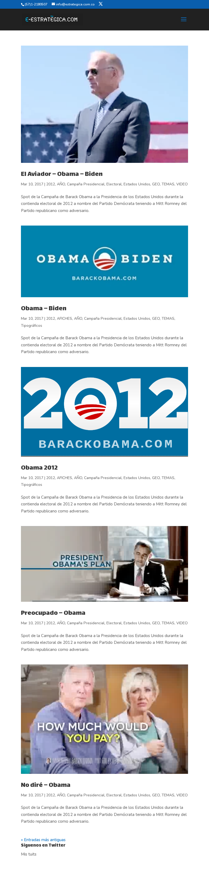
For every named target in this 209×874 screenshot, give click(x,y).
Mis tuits (28, 854)
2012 (50, 184)
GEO (156, 184)
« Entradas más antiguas (43, 840)
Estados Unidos (137, 184)
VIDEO (182, 184)
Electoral (114, 184)
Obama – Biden (43, 308)
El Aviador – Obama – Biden (62, 174)
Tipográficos (31, 325)
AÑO (61, 184)
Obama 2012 (39, 468)
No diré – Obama (45, 785)
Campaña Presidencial (85, 184)
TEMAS (168, 184)
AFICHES (64, 318)
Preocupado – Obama (53, 613)
